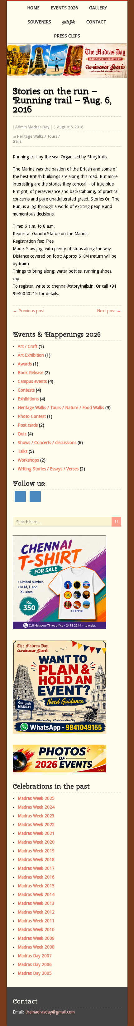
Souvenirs (39, 21)
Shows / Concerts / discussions (47, 442)
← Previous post (29, 310)
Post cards (28, 425)
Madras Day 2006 (35, 964)
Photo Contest (32, 416)
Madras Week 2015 (36, 885)
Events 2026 (64, 7)
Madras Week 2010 (36, 929)
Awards (25, 363)
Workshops (28, 460)
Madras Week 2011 (36, 920)
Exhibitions (28, 398)
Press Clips (67, 35)
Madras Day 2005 (35, 973)
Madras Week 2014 (36, 894)
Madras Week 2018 (36, 859)
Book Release (30, 372)
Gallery (98, 7)
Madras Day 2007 (35, 955)
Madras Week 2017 (36, 868)
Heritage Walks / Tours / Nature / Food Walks (61, 407)
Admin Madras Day (32, 127)
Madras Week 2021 (36, 833)
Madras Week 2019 (36, 850)
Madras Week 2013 (36, 903)
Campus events (32, 381)
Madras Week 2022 (36, 824)
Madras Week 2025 (36, 798)
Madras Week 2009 (36, 938)
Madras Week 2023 (36, 815)
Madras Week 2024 (36, 807)
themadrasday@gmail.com (50, 1011)
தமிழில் (68, 21)
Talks (22, 451)
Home (33, 7)
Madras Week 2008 (36, 946)
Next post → (109, 310)
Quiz (22, 433)
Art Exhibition (31, 355)
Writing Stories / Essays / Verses (48, 468)
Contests (26, 390)
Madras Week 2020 (36, 842)
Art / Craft (27, 346)
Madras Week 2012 (36, 912)
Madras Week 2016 (36, 877)
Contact (96, 21)
